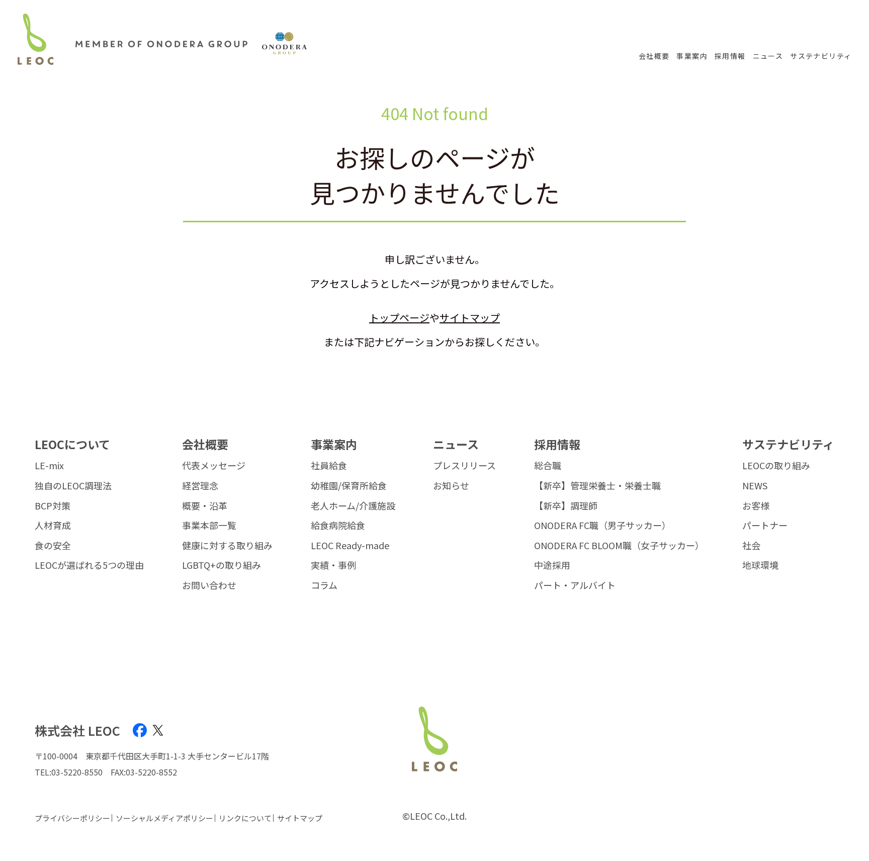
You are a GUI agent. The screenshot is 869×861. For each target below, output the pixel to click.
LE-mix (49, 465)
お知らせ (451, 485)
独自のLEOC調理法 (73, 485)
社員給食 (329, 465)
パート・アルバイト (575, 585)
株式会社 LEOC (77, 730)
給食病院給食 (338, 525)
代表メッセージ (213, 465)
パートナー (765, 525)
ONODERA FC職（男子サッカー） (602, 525)
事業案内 (692, 56)
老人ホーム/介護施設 (353, 505)
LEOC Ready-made (350, 545)
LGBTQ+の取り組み (221, 565)
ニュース (768, 56)
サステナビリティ (820, 56)
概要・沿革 (204, 505)
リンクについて (245, 818)
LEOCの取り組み (776, 465)
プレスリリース (464, 465)
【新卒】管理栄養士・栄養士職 (597, 485)
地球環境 (760, 565)
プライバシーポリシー (72, 818)
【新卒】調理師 (565, 505)
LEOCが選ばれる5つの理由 (89, 565)
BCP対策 (52, 505)
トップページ (399, 317)
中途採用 (552, 565)
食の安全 (53, 545)
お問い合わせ (209, 585)
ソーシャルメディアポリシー (164, 818)
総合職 (547, 465)
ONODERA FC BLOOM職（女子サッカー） (619, 545)
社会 (751, 545)
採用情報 (730, 56)
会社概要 (654, 56)
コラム (324, 585)
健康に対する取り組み (227, 545)
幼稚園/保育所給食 (349, 485)
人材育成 (53, 525)
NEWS (754, 485)
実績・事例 (333, 565)
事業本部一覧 (209, 525)
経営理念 (200, 485)
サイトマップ (470, 317)
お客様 (755, 505)
